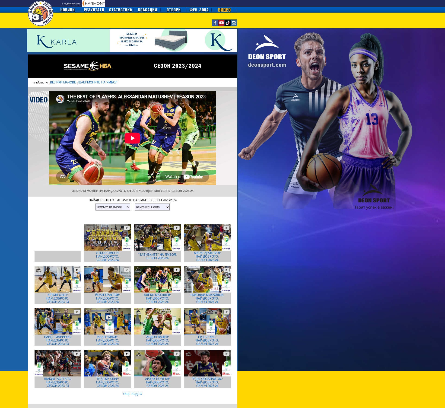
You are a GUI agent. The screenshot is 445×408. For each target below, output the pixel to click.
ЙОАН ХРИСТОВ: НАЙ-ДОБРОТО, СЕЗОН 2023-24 (107, 298)
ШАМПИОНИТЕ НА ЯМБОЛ (98, 82)
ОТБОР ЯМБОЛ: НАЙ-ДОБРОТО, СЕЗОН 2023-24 (108, 256)
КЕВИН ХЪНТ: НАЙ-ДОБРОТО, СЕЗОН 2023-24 (57, 298)
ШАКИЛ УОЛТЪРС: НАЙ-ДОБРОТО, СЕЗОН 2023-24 (58, 382)
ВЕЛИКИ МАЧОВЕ (63, 82)
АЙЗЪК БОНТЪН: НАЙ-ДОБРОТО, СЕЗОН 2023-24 (157, 382)
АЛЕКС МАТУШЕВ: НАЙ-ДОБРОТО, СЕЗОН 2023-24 (157, 298)
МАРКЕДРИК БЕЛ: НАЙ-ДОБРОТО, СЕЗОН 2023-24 (207, 256)
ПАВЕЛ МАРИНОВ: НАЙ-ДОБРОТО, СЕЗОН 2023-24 (58, 340)
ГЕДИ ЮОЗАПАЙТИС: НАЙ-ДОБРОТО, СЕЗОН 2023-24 (207, 382)
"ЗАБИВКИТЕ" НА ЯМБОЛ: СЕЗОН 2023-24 (157, 256)
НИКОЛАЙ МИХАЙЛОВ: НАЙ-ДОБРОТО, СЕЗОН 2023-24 (207, 298)
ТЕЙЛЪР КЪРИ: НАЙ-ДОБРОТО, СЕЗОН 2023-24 (107, 382)
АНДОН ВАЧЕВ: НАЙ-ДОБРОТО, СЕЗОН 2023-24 (157, 340)
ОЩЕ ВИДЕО (132, 394)
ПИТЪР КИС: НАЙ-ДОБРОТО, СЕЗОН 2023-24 (207, 340)
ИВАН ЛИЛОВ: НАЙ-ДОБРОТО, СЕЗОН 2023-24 (107, 340)
